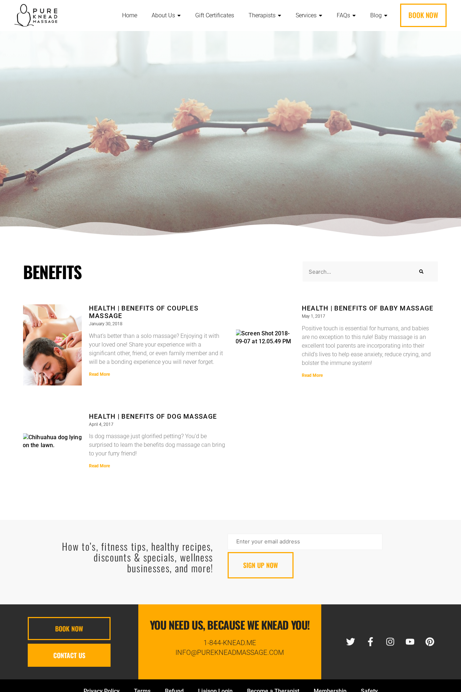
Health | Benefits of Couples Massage (143, 311)
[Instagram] (390, 642)
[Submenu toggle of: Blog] (386, 16)
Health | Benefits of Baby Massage (368, 308)
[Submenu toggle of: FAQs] (354, 16)
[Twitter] (351, 642)
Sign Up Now (260, 565)
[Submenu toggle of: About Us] (179, 16)
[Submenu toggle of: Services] (321, 16)
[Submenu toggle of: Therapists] (279, 16)
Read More (99, 374)
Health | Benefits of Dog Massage (153, 416)
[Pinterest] (430, 642)
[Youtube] (410, 642)
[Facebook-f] (371, 642)
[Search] (421, 271)
